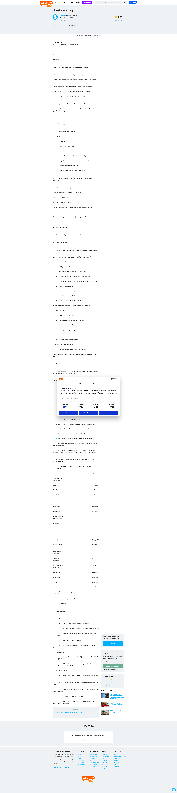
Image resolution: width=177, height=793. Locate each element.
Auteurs (80, 756)
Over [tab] (112, 383)
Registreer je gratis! (112, 666)
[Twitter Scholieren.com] (61, 768)
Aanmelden (91, 740)
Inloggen (132, 2)
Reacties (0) (96, 35)
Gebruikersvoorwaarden (120, 756)
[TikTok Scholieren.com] (71, 768)
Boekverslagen (93, 756)
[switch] (81, 407)
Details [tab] (80, 383)
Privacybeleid (117, 758)
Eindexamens (87, 2)
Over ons (116, 754)
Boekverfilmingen (82, 764)
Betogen (92, 760)
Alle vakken (104, 754)
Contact (116, 760)
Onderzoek (116, 766)
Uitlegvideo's (105, 766)
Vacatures (116, 762)
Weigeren (68, 412)
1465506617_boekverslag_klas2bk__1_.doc (69, 712)
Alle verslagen (93, 754)
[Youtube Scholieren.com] (55, 768)
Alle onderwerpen (106, 758)
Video (71, 2)
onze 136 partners (66, 390)
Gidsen (76, 2)
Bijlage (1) (88, 35)
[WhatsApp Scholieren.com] (64, 768)
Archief (103, 768)
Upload (112, 643)
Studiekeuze (105, 760)
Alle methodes (105, 756)
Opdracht (63, 15)
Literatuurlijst (81, 762)
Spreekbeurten (93, 764)
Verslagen (64, 2)
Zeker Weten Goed (94, 766)
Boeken (57, 2)
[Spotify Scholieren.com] (69, 768)
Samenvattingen (94, 758)
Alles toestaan (108, 412)
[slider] (111, 679)
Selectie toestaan (88, 412)
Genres (79, 758)
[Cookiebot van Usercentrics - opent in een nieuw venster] (112, 379)
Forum (103, 764)
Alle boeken (80, 754)
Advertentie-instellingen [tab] (96, 383)
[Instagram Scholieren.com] (58, 768)
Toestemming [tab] (65, 383)
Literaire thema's (82, 760)
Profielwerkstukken (94, 762)
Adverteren (116, 764)
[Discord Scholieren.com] (66, 768)
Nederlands (71, 28)
